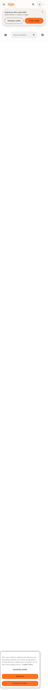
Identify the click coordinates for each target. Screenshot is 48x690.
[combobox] (21, 35)
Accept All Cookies (20, 683)
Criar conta (34, 20)
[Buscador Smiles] (33, 4)
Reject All (20, 676)
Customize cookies (20, 669)
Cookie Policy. (27, 664)
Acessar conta (14, 20)
